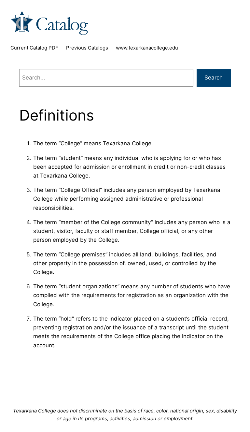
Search (213, 77)
